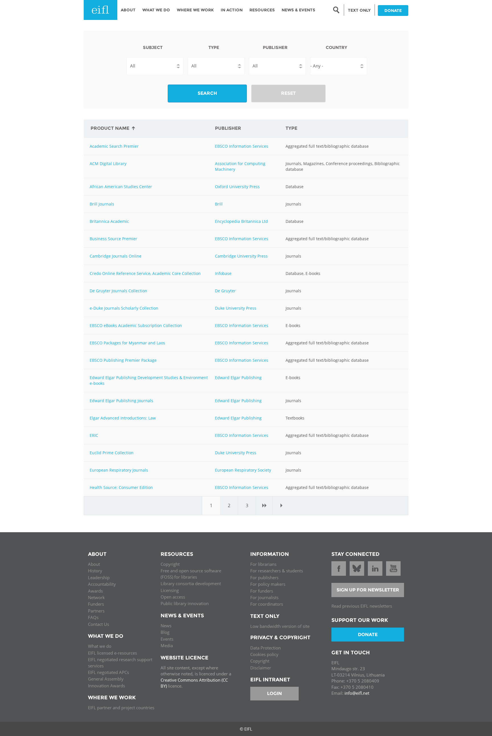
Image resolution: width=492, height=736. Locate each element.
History (95, 570)
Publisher (275, 47)
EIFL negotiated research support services (120, 662)
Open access (173, 597)
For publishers (264, 577)
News (166, 625)
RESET (288, 93)
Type (213, 47)
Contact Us (98, 624)
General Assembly (106, 679)
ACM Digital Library (108, 163)
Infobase (223, 273)
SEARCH (207, 93)
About (128, 10)
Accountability (102, 584)
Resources (262, 10)
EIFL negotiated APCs (108, 672)
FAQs (93, 617)
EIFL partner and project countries (121, 707)
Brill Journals (102, 204)
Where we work (195, 10)
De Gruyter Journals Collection (118, 290)
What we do (99, 646)
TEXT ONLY (359, 10)
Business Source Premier (113, 238)
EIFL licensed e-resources (112, 653)
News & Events (298, 10)
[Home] (100, 10)
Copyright (170, 564)
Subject (153, 47)
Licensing (170, 590)
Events (167, 639)
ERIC (94, 435)
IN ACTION (232, 10)
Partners (96, 611)
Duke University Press (235, 308)
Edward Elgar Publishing (238, 377)
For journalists (264, 597)
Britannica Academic (109, 221)
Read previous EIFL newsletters (361, 606)
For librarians (263, 564)
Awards (95, 591)
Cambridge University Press (241, 256)
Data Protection (265, 648)
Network (96, 597)
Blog (165, 632)
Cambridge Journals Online (116, 256)
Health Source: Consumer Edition (121, 487)
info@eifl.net (357, 693)
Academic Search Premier (114, 146)
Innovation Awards (106, 685)
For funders (261, 591)
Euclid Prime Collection (112, 452)
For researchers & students (276, 570)
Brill (219, 204)
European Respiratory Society (243, 470)
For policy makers (267, 584)
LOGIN (274, 693)
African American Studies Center (121, 186)
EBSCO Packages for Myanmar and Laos (127, 343)
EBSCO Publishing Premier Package (123, 360)
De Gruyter (225, 290)
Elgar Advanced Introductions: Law (123, 418)
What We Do (156, 10)
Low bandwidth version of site (279, 626)
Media (167, 645)
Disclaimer (260, 668)
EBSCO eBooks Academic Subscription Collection (136, 325)
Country (336, 47)
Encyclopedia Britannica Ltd (241, 221)
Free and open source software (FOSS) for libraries (191, 573)
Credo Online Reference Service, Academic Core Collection (145, 273)
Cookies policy (264, 654)
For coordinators (266, 604)
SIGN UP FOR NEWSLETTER (368, 590)
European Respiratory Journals (119, 470)
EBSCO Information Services (241, 146)
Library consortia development (191, 583)
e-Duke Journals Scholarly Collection (124, 308)
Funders (96, 604)
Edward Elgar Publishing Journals (121, 400)
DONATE (393, 10)
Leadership (99, 577)
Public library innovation (185, 603)
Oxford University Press (237, 186)
